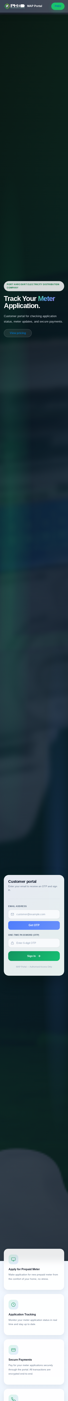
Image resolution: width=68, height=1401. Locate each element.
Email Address (17, 906)
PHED (58, 6)
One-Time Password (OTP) (23, 935)
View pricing (18, 333)
